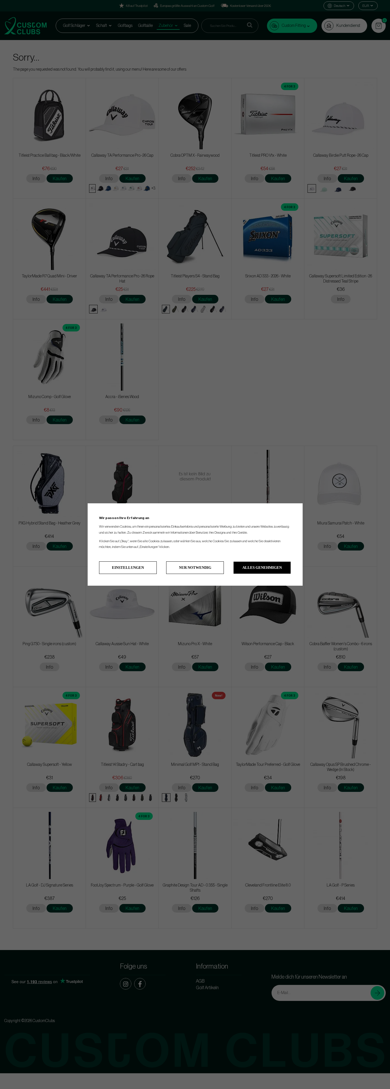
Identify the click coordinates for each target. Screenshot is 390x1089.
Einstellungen (128, 567)
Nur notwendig (195, 567)
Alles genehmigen (262, 567)
